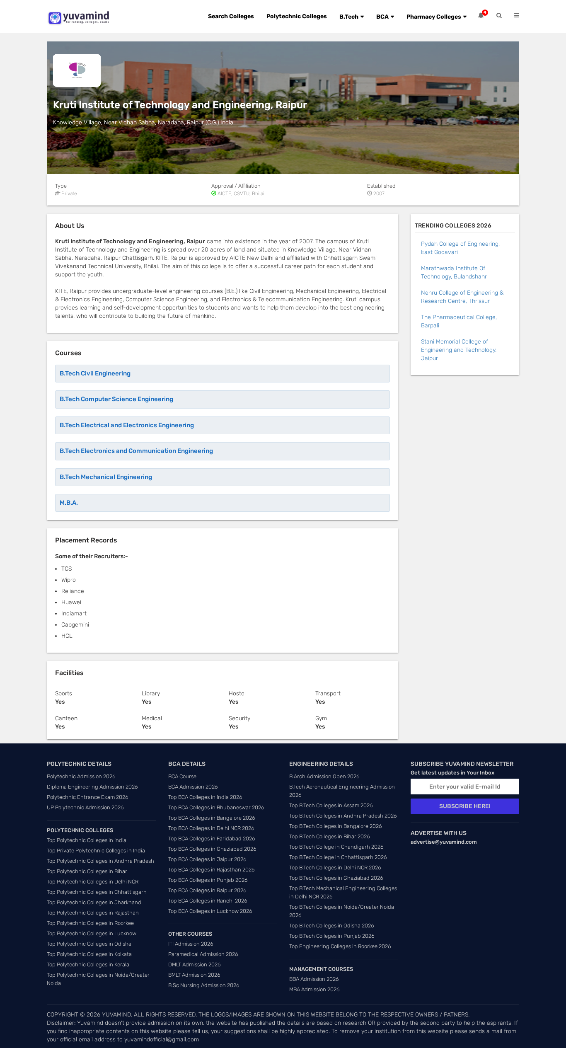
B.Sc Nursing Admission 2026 (203, 985)
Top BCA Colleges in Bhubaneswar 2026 (216, 807)
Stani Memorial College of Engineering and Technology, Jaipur (458, 350)
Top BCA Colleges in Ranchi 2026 (207, 901)
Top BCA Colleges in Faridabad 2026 (211, 838)
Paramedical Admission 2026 (203, 954)
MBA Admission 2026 (314, 989)
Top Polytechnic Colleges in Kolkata (89, 954)
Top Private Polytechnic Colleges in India (96, 850)
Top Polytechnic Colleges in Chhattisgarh (97, 892)
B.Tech (348, 16)
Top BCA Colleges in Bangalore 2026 (211, 818)
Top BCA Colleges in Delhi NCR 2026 (211, 828)
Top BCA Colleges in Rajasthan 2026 (211, 869)
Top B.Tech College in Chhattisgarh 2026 (338, 857)
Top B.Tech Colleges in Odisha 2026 (331, 925)
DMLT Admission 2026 (194, 964)
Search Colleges (231, 16)
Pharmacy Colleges (433, 16)
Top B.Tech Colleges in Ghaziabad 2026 (336, 878)
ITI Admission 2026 (190, 944)
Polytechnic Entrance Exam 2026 (87, 797)
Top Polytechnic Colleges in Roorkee (90, 923)
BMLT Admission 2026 (194, 975)
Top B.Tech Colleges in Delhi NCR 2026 (335, 867)
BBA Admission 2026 (314, 979)
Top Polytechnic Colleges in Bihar (87, 871)
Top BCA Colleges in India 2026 (205, 797)
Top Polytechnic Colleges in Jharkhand (94, 902)
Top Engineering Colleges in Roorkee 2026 (340, 946)
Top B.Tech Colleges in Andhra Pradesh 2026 (343, 816)
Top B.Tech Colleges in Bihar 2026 (329, 836)
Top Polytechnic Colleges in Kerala (88, 964)
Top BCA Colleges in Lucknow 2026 (210, 911)
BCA (382, 16)
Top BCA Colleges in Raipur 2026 (207, 890)
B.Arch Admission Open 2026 (324, 776)
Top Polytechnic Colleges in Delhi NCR (92, 882)
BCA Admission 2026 (193, 787)
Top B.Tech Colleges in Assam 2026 (331, 805)
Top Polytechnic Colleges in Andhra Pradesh (100, 861)
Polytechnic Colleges (296, 16)
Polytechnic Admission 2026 (81, 776)
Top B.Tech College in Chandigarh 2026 (336, 847)
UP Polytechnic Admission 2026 (85, 807)
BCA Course (182, 776)
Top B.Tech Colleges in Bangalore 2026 (335, 826)
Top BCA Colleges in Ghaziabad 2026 (212, 849)
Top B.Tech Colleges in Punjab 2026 (332, 936)
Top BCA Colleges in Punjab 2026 (208, 880)
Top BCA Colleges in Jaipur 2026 (207, 859)
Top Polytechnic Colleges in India (86, 840)
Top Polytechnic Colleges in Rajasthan (93, 913)
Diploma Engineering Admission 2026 (92, 787)
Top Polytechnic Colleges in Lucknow (91, 933)
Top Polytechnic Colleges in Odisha (89, 944)
